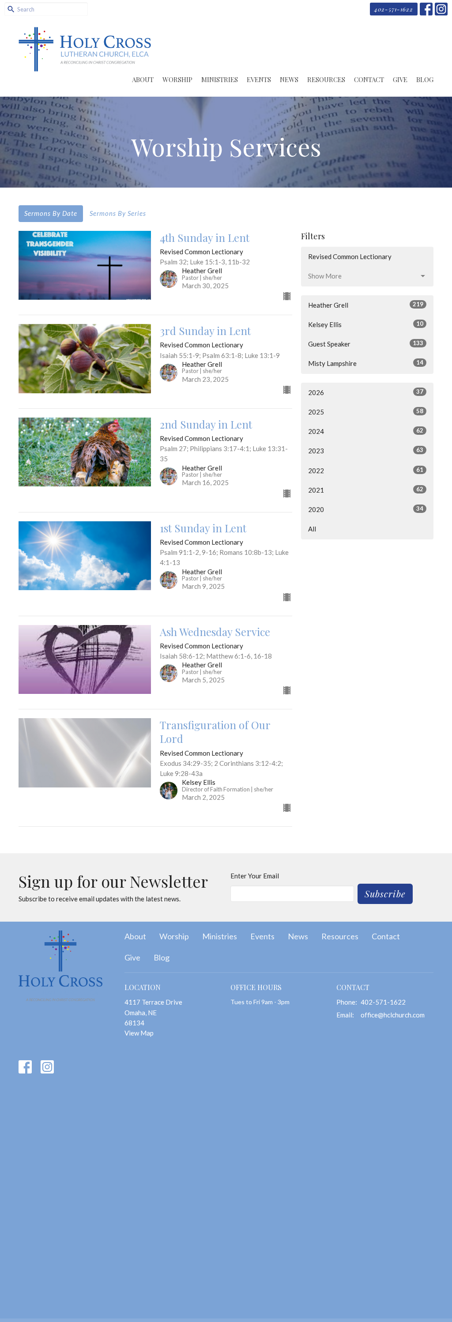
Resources (326, 79)
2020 (365, 509)
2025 (365, 411)
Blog (424, 79)
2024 (365, 431)
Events (259, 79)
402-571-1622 (393, 9)
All (312, 529)
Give (400, 79)
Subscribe (385, 894)
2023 (365, 450)
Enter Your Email (254, 876)
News (289, 79)
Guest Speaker (365, 343)
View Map (139, 1033)
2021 (365, 490)
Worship (177, 79)
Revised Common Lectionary (350, 256)
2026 (365, 392)
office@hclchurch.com (393, 1015)
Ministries (219, 79)
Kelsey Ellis (365, 324)
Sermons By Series (118, 213)
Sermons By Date (50, 213)
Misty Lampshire (365, 363)
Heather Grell (365, 305)
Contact (369, 79)
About (143, 79)
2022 (365, 470)
